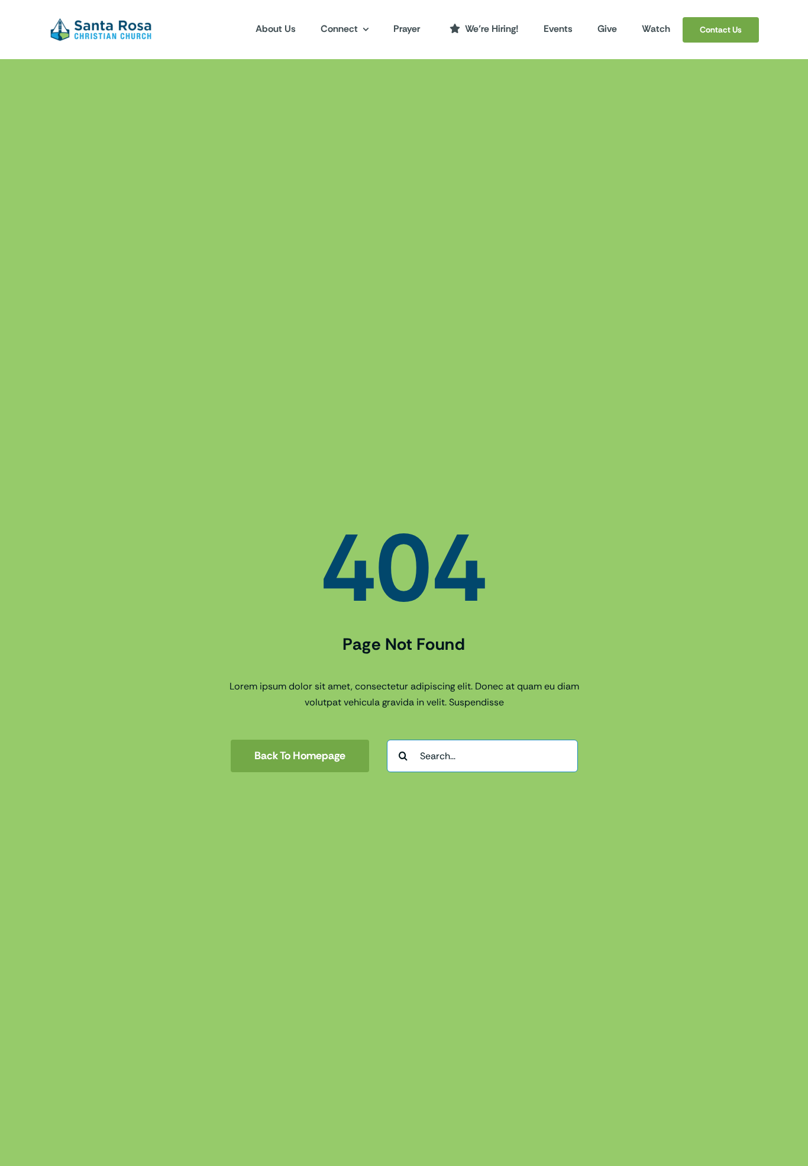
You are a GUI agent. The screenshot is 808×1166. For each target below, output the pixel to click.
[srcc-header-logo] (101, 21)
